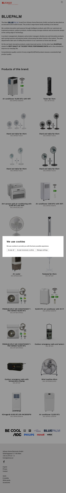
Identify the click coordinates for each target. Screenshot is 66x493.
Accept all (11, 250)
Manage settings (42, 250)
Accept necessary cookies (25, 250)
